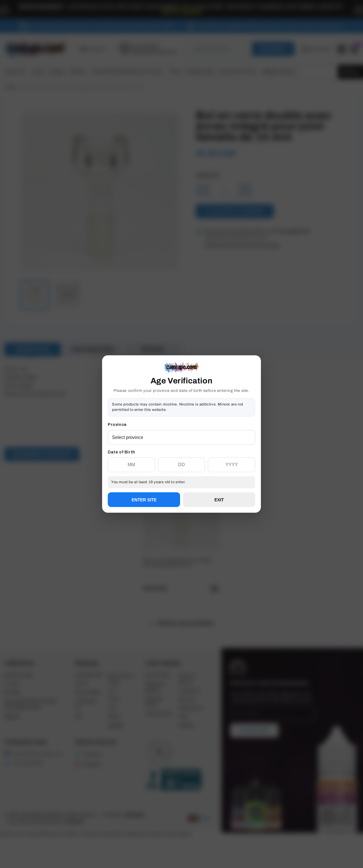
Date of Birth (121, 452)
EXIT (219, 499)
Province (117, 425)
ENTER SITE (144, 499)
